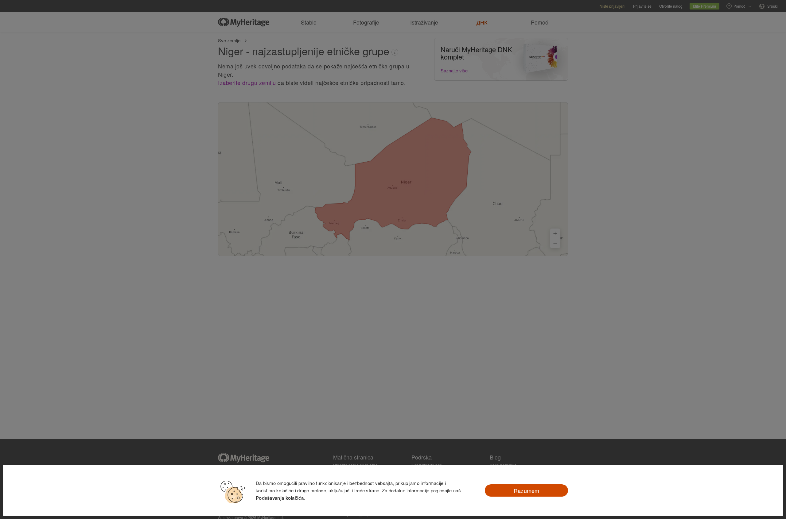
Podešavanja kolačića (280, 497)
